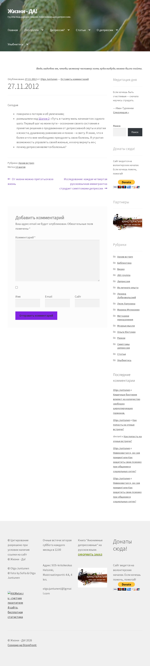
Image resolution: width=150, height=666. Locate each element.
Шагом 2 (44, 118)
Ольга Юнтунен (126, 332)
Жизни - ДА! (23, 11)
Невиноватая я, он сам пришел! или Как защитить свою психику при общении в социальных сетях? (127, 462)
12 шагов (20, 167)
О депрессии (105, 30)
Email (48, 296)
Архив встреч (26, 163)
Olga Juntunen (48, 79)
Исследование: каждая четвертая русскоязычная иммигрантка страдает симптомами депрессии (83, 183)
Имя (17, 296)
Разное (121, 338)
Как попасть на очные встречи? (125, 424)
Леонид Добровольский (126, 295)
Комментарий (25, 237)
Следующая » (121, 112)
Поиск (117, 126)
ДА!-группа (31, 30)
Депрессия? (57, 30)
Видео (121, 269)
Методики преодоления (125, 317)
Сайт (78, 296)
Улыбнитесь (15, 44)
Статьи (81, 30)
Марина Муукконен (128, 309)
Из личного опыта (127, 287)
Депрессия (123, 281)
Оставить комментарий (75, 79)
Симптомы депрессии (123, 345)
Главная (13, 30)
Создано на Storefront (22, 645)
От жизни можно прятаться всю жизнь (30, 181)
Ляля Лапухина (126, 303)
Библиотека (124, 263)
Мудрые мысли (126, 325)
